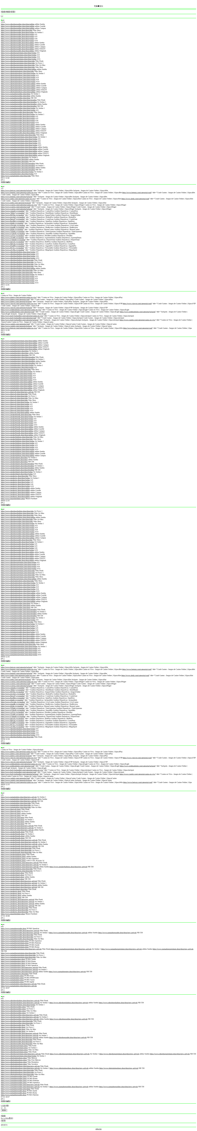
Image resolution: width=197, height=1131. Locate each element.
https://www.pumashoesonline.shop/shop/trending (19, 100)
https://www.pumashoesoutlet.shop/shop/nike (17, 112)
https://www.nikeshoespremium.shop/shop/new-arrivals (21, 1054)
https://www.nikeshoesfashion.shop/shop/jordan (18, 252)
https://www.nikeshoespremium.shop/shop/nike (18, 61)
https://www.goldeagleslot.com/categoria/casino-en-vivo (21, 310)
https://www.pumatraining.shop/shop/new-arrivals (19, 797)
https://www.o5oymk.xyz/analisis (13, 225)
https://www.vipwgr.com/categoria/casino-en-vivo (19, 304)
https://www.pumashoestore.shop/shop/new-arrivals (19, 967)
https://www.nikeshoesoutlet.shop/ (13, 1025)
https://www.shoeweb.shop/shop (12, 818)
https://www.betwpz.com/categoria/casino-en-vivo (19, 328)
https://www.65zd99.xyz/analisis (12, 246)
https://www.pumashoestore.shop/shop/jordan (17, 172)
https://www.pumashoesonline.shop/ (14, 1076)
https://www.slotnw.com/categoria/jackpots (16, 301)
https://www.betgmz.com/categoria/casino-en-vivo (19, 193)
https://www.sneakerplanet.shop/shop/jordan (17, 472)
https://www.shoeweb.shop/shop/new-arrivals (17, 392)
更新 (13, 12)
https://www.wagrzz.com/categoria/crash (15, 207)
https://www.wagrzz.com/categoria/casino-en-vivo (19, 205)
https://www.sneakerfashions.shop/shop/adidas (17, 451)
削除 (3, 182)
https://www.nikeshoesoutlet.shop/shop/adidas (17, 43)
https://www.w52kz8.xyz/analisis (13, 234)
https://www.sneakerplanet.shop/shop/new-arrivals (19, 881)
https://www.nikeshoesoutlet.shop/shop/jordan (17, 32)
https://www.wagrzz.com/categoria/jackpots (16, 209)
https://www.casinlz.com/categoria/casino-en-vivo (137, 320)
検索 (8, 12)
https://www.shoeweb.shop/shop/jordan (15, 402)
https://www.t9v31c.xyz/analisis (12, 248)
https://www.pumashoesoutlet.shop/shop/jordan (18, 114)
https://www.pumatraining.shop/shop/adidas (16, 382)
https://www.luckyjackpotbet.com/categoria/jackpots (19, 320)
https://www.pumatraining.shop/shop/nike (16, 176)
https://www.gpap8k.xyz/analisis (12, 227)
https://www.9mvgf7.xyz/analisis (13, 219)
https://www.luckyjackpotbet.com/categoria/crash (18, 318)
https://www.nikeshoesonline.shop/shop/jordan (17, 274)
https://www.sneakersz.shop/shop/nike (14, 476)
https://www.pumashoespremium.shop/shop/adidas (19, 147)
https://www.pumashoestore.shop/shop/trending (18, 163)
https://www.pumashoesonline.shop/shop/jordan (18, 108)
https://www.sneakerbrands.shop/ (13, 832)
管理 (3, 1121)
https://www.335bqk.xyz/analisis (12, 231)
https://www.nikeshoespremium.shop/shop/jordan (18, 53)
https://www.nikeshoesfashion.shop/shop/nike (17, 260)
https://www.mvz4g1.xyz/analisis (13, 217)
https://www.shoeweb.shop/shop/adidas (15, 412)
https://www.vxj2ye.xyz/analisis (12, 236)
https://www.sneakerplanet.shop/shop (14, 458)
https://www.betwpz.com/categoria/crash (137, 328)
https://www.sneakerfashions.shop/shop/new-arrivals (20, 863)
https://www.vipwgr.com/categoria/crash (137, 304)
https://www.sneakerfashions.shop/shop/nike (17, 437)
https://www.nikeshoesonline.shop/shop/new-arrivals (20, 1015)
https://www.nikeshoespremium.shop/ (14, 1046)
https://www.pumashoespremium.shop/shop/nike (18, 135)
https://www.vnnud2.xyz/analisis (12, 211)
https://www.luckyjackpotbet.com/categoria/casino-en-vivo (22, 316)
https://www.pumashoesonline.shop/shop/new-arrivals (20, 1085)
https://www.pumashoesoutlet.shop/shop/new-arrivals (20, 931)
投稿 (3, 12)
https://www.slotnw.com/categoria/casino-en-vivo (18, 297)
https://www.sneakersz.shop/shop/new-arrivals (17, 899)
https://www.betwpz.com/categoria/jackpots (16, 190)
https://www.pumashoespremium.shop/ (15, 941)
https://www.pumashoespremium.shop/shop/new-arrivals (21, 949)
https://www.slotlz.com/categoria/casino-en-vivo (18, 199)
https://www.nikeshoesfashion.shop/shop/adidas (18, 268)
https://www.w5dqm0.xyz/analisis (13, 240)
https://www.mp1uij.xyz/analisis (12, 242)
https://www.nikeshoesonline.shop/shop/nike (17, 270)
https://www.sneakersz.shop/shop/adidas (15, 488)
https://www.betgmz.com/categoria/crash (136, 193)
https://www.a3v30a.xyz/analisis (12, 250)
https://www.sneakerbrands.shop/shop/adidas (17, 427)
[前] (7, 1106)
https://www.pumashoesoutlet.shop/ (13, 929)
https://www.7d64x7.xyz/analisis (12, 213)
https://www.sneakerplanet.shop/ (12, 873)
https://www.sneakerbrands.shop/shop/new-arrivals (19, 840)
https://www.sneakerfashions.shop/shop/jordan (17, 441)
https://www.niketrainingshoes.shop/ (14, 1058)
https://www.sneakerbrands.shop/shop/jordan (17, 417)
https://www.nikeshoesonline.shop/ (13, 1007)
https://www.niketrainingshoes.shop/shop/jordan (18, 73)
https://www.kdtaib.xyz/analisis (12, 223)
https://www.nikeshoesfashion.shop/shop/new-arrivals (20, 1001)
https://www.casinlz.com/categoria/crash (15, 324)
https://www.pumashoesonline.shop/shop (15, 94)
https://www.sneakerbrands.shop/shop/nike (16, 415)
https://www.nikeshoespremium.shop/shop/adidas (18, 69)
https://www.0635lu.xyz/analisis (12, 215)
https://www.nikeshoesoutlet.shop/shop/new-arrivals (19, 1033)
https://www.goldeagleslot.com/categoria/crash (17, 312)
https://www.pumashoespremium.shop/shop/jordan (19, 137)
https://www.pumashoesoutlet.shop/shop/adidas (18, 125)
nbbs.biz (99, 1129)
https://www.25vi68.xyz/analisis (12, 238)
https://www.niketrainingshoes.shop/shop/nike (17, 71)
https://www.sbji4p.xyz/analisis (12, 229)
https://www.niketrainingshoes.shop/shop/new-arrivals (20, 1066)
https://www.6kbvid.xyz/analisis (12, 244)
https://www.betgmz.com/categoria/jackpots (16, 197)
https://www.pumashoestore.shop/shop (15, 157)
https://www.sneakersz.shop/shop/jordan (15, 478)
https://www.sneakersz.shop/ (11, 891)
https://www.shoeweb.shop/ (11, 809)
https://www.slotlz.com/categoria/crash (135, 199)
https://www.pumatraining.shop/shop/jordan (16, 371)
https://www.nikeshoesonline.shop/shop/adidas (17, 24)
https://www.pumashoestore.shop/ (13, 959)
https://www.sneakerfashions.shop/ (13, 854)
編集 (8, 182)
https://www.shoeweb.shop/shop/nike (14, 394)
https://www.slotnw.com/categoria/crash (15, 299)
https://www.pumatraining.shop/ (12, 976)
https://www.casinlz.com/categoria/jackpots (16, 326)
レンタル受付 (6, 1118)
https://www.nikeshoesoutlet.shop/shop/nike (16, 30)
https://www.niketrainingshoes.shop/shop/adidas (18, 84)
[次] (4, 1106)
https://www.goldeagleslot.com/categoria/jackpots (137, 312)
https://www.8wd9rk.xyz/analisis (13, 221)
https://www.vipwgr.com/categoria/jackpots (16, 308)
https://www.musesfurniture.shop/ (13, 499)
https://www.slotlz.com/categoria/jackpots (16, 203)
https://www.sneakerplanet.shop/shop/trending (17, 464)
